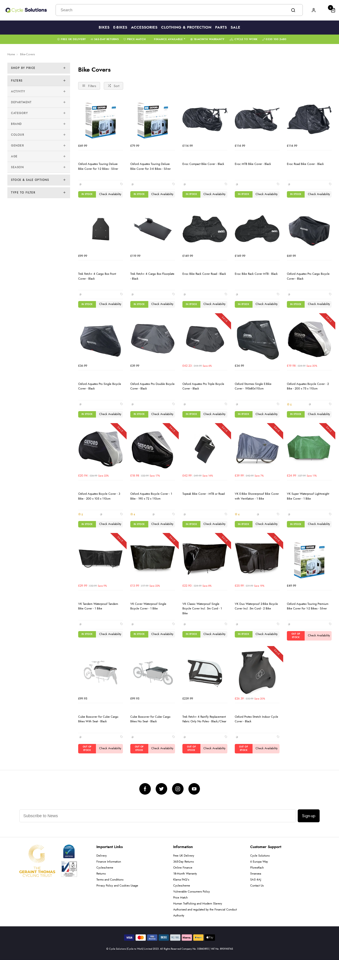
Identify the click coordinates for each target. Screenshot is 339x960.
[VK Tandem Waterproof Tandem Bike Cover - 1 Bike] (100, 559)
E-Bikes (120, 27)
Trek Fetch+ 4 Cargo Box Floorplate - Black (152, 276)
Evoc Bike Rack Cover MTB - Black (256, 273)
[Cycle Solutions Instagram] (178, 789)
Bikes (104, 27)
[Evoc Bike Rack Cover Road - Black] (204, 229)
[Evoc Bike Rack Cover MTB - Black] (257, 229)
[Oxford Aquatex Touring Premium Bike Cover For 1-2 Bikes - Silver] (309, 559)
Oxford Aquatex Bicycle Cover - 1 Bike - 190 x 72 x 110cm (151, 496)
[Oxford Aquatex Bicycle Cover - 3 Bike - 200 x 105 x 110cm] (100, 449)
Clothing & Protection (186, 27)
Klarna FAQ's (181, 879)
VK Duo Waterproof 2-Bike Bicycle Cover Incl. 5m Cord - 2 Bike (256, 606)
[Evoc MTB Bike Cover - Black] (257, 119)
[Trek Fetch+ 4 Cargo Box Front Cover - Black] (100, 229)
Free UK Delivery (73, 39)
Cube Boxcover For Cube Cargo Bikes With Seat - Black (98, 719)
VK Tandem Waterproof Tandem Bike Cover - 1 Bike (98, 606)
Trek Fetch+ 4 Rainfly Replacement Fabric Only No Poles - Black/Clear (204, 719)
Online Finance (182, 867)
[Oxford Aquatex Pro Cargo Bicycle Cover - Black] (309, 229)
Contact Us (257, 885)
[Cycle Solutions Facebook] (145, 789)
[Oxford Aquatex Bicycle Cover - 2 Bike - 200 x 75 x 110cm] (309, 339)
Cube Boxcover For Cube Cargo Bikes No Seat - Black (150, 719)
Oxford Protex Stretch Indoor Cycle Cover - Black (256, 719)
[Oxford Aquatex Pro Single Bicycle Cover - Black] (100, 339)
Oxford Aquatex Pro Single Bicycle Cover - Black (99, 386)
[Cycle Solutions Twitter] (161, 789)
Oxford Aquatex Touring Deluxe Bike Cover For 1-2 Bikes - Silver (98, 166)
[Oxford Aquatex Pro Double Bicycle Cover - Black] (152, 339)
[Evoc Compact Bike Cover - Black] (204, 119)
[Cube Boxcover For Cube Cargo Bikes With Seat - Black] (100, 672)
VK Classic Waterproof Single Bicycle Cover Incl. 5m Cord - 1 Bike (202, 608)
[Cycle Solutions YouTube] (194, 789)
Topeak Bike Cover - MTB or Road (203, 493)
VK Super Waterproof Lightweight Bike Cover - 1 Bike (308, 496)
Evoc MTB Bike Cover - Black (253, 164)
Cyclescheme (104, 867)
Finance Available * (170, 39)
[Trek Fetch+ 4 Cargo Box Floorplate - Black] (152, 229)
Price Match (136, 39)
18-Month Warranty (209, 39)
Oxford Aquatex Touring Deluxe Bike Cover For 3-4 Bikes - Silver (150, 166)
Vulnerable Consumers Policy (191, 891)
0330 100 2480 (276, 39)
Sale (235, 27)
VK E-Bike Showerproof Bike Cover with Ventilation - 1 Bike (257, 496)
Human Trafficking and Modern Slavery (197, 903)
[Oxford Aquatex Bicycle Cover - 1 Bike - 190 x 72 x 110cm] (152, 449)
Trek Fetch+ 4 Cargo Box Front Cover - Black (97, 276)
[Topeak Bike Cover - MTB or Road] (204, 449)
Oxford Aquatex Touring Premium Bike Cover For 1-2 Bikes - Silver (307, 606)
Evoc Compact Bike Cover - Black (203, 164)
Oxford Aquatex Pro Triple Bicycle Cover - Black (203, 386)
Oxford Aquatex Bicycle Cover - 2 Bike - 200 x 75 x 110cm (308, 386)
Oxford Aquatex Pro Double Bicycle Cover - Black (152, 386)
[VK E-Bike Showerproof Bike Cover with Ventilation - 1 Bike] (257, 449)
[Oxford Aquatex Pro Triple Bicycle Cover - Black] (204, 339)
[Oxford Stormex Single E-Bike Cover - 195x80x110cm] (257, 339)
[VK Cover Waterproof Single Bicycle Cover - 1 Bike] (152, 559)
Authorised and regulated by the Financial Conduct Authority (205, 912)
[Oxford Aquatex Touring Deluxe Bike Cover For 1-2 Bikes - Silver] (100, 119)
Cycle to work (246, 39)
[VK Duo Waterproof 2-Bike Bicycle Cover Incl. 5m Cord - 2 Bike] (257, 559)
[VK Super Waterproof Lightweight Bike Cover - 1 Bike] (309, 449)
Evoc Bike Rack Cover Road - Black (204, 273)
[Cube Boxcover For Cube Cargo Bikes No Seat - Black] (152, 672)
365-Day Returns (106, 39)
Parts (221, 27)
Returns (101, 873)
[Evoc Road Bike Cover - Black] (309, 119)
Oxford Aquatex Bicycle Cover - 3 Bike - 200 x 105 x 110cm (99, 496)
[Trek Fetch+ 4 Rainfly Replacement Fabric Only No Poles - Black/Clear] (204, 672)
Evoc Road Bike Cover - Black (305, 164)
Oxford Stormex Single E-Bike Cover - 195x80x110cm (253, 386)
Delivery (101, 855)
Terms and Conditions (109, 879)
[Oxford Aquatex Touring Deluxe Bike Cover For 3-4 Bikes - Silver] (152, 119)
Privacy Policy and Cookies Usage (117, 885)
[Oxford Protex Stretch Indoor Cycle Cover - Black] (257, 672)
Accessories (144, 27)
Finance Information (108, 861)
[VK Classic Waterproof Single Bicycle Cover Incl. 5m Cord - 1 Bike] (204, 559)
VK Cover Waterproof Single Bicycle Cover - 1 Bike (148, 606)
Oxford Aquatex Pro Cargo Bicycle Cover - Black (308, 276)
